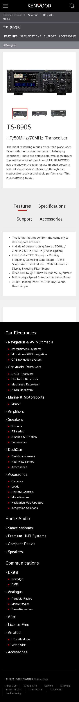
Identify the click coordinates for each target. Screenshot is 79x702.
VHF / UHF (18, 645)
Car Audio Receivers (24, 367)
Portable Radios (21, 599)
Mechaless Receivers (25, 385)
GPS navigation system (26, 360)
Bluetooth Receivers (24, 379)
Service (48, 686)
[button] (5, 6)
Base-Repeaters (22, 609)
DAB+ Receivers (22, 374)
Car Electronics (21, 333)
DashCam (15, 450)
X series (16, 426)
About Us (11, 686)
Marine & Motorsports (26, 397)
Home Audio (18, 519)
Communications (12, 15)
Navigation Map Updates (27, 503)
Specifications (30, 36)
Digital (13, 572)
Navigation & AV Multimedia (30, 342)
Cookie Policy (13, 693)
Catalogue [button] (9, 45)
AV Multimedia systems (26, 349)
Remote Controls (22, 492)
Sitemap (65, 686)
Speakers (15, 419)
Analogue (15, 592)
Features (10, 36)
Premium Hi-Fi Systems (27, 536)
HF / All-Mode (20, 639)
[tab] (22, 208)
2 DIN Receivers (22, 390)
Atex (12, 617)
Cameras (17, 481)
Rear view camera (22, 462)
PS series (17, 431)
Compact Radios (21, 544)
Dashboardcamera (23, 456)
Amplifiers (16, 411)
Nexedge (17, 579)
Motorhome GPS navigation (29, 354)
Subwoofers (19, 442)
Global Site (30, 686)
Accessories (67, 36)
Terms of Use (13, 689)
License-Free (18, 625)
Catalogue (56, 689)
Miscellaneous (20, 497)
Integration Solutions (24, 508)
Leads (15, 487)
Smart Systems (20, 528)
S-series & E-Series (24, 437)
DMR (14, 584)
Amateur (33, 15)
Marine (15, 404)
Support (50, 36)
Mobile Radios (20, 604)
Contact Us (35, 689)
